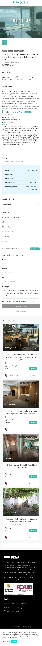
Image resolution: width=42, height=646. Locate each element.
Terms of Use (29, 301)
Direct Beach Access (12, 217)
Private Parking (10, 222)
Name (4, 260)
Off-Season (29, 491)
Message (5, 287)
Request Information (21, 306)
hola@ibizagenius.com (13, 611)
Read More (6, 125)
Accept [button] (14, 641)
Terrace (7, 237)
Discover (33, 369)
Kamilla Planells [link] (13, 375)
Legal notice (15, 627)
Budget (21, 50)
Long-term (29, 437)
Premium (34, 326)
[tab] (4, 42)
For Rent (10, 50)
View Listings (35, 249)
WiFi (6, 241)
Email (4, 278)
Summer (29, 326)
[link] (21, 337)
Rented (16, 50)
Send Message (21, 311)
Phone (4, 269)
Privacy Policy (26, 627)
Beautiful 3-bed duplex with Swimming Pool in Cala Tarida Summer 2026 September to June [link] (21, 357)
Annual (5, 50)
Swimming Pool (10, 232)
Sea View (8, 227)
